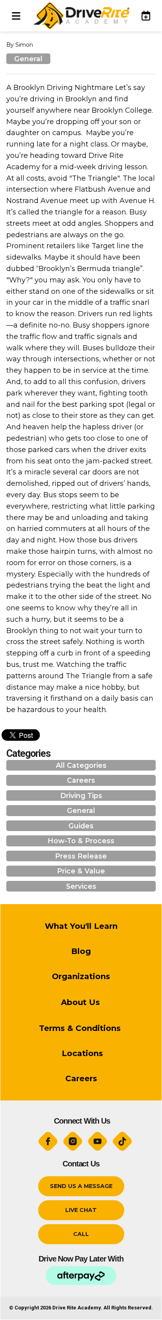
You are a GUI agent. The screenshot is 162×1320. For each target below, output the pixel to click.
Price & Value (81, 871)
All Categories (81, 765)
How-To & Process (81, 841)
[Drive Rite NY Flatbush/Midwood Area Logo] (81, 15)
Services (81, 886)
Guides (81, 826)
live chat (81, 1210)
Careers (81, 780)
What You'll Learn (81, 926)
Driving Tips (81, 795)
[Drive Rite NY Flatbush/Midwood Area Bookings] (142, 15)
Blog (81, 951)
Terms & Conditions (81, 1028)
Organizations (81, 976)
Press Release (81, 856)
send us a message (81, 1186)
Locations (81, 1053)
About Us (80, 1002)
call (81, 1234)
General (28, 59)
